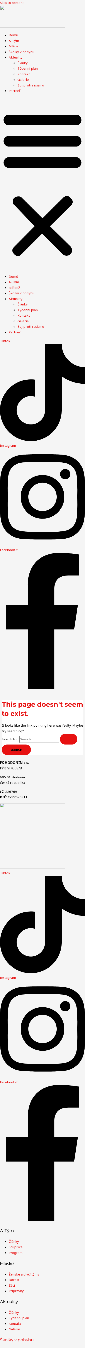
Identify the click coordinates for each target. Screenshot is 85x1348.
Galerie (23, 79)
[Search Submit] (68, 739)
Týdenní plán (27, 68)
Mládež (14, 46)
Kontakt (23, 74)
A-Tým (14, 40)
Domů (13, 35)
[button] (42, 184)
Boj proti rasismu (30, 85)
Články (22, 63)
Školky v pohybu (21, 52)
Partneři (15, 90)
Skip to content (12, 2)
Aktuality (15, 57)
